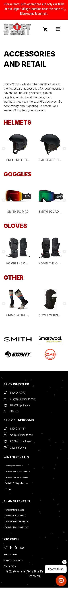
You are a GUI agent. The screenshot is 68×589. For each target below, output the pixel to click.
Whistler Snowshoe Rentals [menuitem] (17, 477)
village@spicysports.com (22, 399)
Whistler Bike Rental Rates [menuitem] (16, 527)
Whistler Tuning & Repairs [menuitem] (16, 483)
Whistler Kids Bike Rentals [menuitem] (16, 521)
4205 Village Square (20, 405)
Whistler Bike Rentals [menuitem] (14, 510)
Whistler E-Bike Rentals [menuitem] (15, 516)
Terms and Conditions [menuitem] (13, 560)
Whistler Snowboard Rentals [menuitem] (17, 471)
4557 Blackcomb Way (21, 441)
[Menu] (58, 29)
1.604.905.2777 (17, 392)
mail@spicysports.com (21, 435)
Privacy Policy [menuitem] (10, 566)
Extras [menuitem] (8, 489)
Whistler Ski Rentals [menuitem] (14, 466)
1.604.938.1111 (17, 428)
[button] (3, 148)
